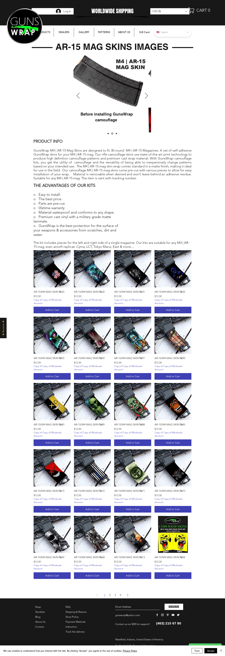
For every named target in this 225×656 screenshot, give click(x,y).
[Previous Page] (97, 595)
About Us (40, 621)
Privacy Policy (130, 650)
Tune (197, 650)
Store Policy (72, 616)
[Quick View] (52, 268)
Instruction (71, 626)
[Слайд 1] (108, 133)
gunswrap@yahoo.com (127, 615)
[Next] (146, 96)
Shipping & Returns (76, 611)
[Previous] (78, 96)
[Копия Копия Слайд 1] (116, 133)
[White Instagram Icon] (162, 615)
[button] (201, 10)
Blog (37, 616)
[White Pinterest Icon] (167, 615)
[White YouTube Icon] (173, 615)
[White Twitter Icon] (178, 615)
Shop (38, 606)
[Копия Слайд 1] (112, 134)
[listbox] (170, 11)
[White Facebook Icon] (157, 615)
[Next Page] (128, 595)
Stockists (40, 611)
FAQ (68, 606)
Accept (210, 650)
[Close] (221, 650)
